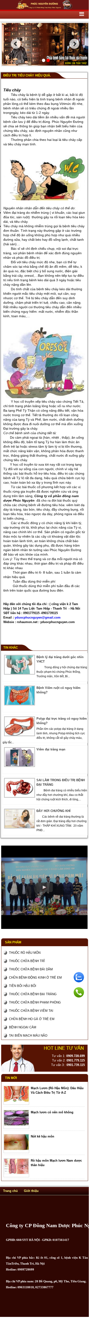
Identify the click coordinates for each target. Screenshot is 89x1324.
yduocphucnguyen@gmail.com (38, 617)
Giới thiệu (31, 1191)
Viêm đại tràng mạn (50, 749)
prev (15, 43)
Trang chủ (10, 1191)
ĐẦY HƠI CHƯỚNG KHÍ (53, 811)
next (74, 43)
